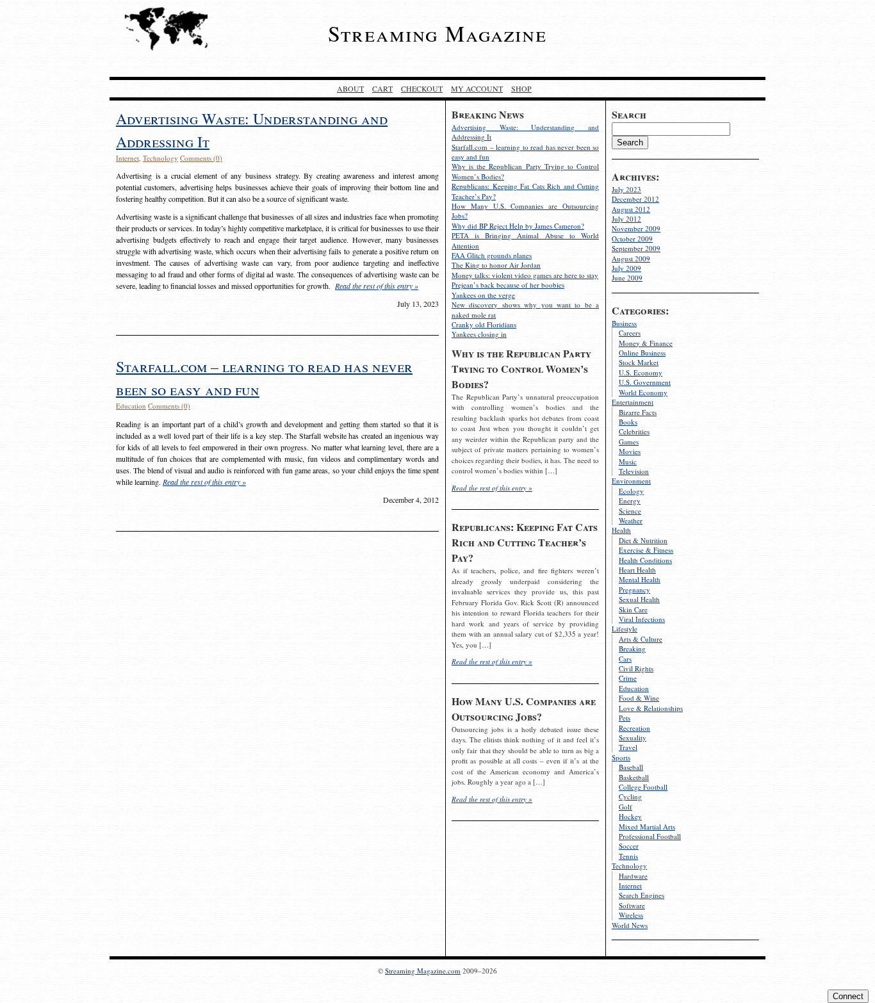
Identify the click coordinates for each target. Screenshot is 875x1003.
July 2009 (626, 268)
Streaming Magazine (437, 33)
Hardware (633, 876)
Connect (848, 996)
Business (624, 323)
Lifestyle (624, 628)
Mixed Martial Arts (647, 826)
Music (628, 461)
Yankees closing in (479, 334)
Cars (625, 659)
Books (628, 422)
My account (477, 88)
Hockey (630, 816)
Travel (628, 747)
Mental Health (639, 579)
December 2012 (635, 199)
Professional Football (650, 836)
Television (634, 471)
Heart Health (637, 570)
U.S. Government (645, 382)
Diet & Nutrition (643, 540)
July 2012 (626, 219)
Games (629, 441)
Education (634, 688)
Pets (624, 717)
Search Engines (641, 895)
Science (630, 511)
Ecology (631, 491)
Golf (625, 806)
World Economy (643, 392)
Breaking (632, 648)
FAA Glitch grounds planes (492, 255)
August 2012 (631, 209)
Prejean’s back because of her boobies (508, 284)
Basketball (634, 777)
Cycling (630, 796)
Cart (382, 88)
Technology (629, 865)
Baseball (631, 767)
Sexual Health (639, 599)
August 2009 (631, 258)
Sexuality (632, 737)
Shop (521, 88)
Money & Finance (646, 343)
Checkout (422, 88)
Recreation (634, 728)
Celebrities (634, 431)
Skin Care (633, 609)
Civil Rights (636, 668)
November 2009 (636, 228)
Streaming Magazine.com (423, 970)
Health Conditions (645, 560)
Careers (630, 333)
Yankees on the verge (483, 295)
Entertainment (632, 402)
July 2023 (626, 189)
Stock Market (638, 362)
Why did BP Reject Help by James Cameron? (518, 226)
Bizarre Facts (638, 412)
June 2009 (627, 277)
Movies (630, 451)
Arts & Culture (640, 639)
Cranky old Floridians (484, 324)
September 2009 (636, 248)
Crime (628, 678)
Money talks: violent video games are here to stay (525, 275)
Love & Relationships (651, 708)
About (350, 88)
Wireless (631, 915)
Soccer (629, 846)
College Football (643, 787)
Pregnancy (634, 589)
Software (632, 905)
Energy (630, 500)
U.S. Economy (640, 372)
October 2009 (632, 238)
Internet (630, 885)
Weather (630, 520)
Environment (631, 480)
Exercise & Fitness (646, 550)
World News (630, 925)
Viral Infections (642, 619)
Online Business (642, 352)
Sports (621, 757)
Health (621, 530)
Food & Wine (639, 698)
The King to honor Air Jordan (496, 265)
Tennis (628, 856)
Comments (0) (201, 158)
